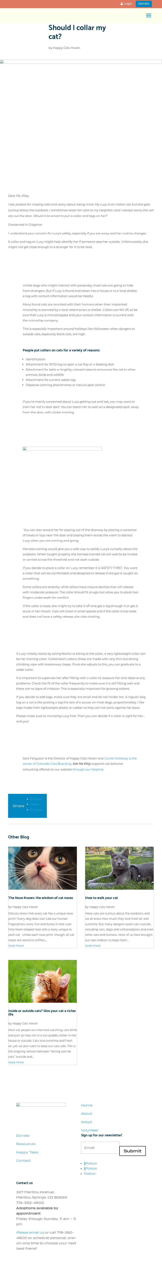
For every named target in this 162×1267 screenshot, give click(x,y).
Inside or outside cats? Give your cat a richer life (42, 1012)
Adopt (86, 1122)
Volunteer (89, 1130)
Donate (143, 3)
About (86, 1114)
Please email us (30, 1232)
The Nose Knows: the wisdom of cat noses (40, 897)
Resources (25, 1144)
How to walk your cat (101, 897)
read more (16, 945)
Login (128, 3)
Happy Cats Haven (66, 48)
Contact (23, 1160)
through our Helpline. (88, 769)
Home (86, 1105)
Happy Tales (27, 1152)
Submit (132, 1151)
